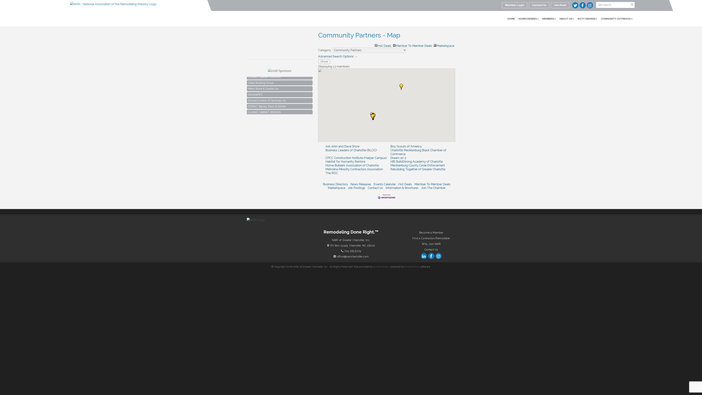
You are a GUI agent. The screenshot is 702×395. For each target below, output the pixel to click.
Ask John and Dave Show (342, 146)
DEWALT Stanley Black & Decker (267, 101)
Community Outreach (616, 18)
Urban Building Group (261, 77)
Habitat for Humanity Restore (345, 161)
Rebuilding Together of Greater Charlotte (417, 169)
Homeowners (527, 18)
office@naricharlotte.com (352, 256)
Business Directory (335, 184)
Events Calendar (385, 184)
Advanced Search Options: (336, 56)
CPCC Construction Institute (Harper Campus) (356, 158)
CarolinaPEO (255, 89)
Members (548, 18)
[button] (401, 87)
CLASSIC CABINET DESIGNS (264, 107)
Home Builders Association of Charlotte (352, 165)
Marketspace (445, 45)
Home (511, 18)
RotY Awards (586, 18)
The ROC (331, 173)
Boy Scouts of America (406, 146)
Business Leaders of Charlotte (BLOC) (351, 150)
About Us (565, 18)
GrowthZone (380, 266)
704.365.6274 (352, 251)
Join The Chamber (433, 188)
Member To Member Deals (414, 45)
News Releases (360, 184)
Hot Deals (384, 45)
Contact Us (375, 188)
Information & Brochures (402, 188)
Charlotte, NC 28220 (352, 245)
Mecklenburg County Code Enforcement (417, 165)
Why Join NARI (431, 243)
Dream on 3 (398, 158)
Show (324, 61)
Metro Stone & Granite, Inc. (263, 83)
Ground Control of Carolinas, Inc (267, 95)
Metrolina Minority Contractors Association (354, 169)
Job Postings (356, 188)
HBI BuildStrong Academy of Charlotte (416, 161)
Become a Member (431, 232)
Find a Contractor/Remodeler (431, 238)
